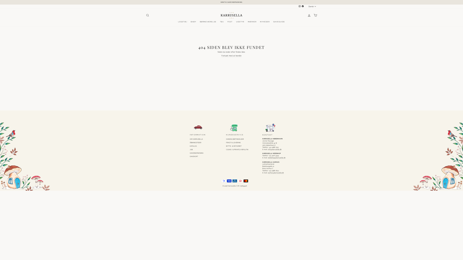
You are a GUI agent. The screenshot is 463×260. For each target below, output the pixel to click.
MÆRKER (252, 22)
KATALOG (193, 146)
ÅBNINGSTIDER (195, 142)
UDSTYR (240, 22)
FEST (230, 22)
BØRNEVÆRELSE (208, 22)
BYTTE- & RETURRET (234, 146)
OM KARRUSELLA (196, 139)
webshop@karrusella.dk (277, 158)
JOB (191, 149)
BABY (193, 22)
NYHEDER (265, 22)
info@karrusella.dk (275, 149)
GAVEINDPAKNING (197, 153)
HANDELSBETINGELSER (235, 139)
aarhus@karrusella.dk (276, 173)
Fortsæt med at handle (231, 56)
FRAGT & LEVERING (233, 142)
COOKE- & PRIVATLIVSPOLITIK (237, 149)
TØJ (222, 22)
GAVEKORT (194, 156)
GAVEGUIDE (279, 22)
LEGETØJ (182, 22)
